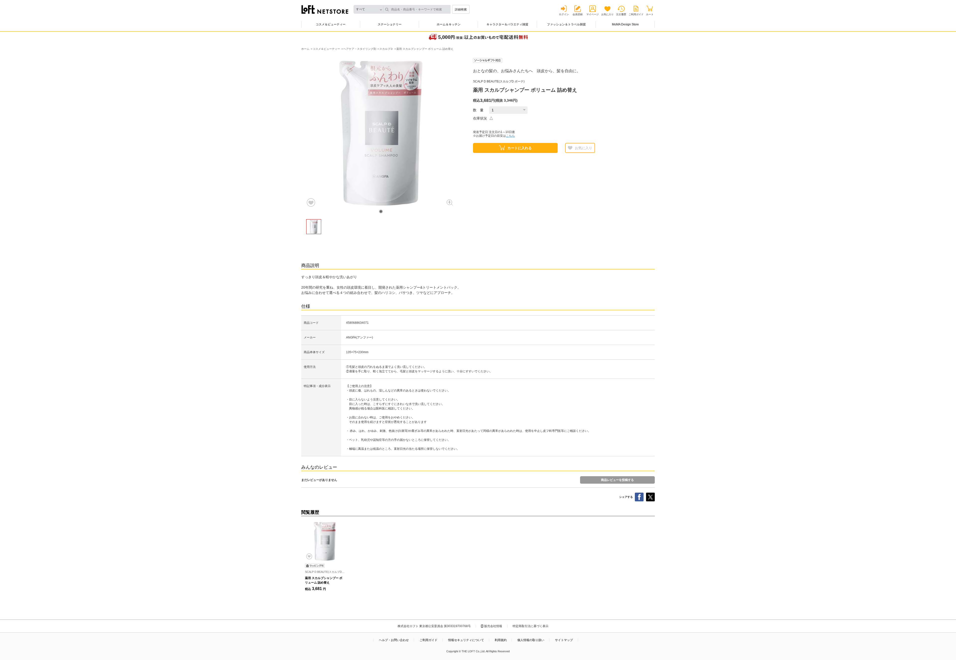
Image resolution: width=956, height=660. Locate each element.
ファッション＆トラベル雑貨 (566, 24)
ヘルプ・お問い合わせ (394, 640)
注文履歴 (621, 14)
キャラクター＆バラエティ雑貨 (507, 24)
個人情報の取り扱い (530, 640)
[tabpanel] (381, 132)
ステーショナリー (390, 24)
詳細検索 (461, 9)
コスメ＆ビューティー (331, 24)
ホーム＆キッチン (449, 24)
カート (650, 14)
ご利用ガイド (636, 14)
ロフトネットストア (325, 9)
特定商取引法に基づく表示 (530, 626)
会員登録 (578, 14)
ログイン (564, 14)
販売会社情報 (493, 626)
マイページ (592, 14)
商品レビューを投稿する (617, 480)
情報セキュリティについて (466, 640)
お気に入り (607, 14)
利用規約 (501, 640)
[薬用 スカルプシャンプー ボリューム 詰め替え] (325, 541)
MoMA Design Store (625, 24)
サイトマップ (564, 640)
